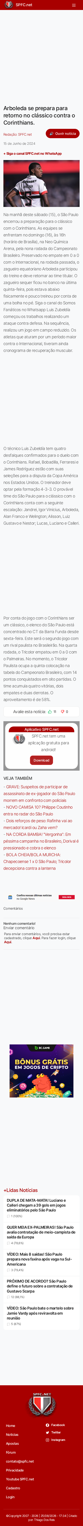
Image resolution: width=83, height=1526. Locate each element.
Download (41, 760)
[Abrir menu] (74, 5)
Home (10, 1425)
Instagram (58, 1440)
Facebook (58, 1425)
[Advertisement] (41, 54)
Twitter (56, 1432)
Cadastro (13, 1488)
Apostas (12, 1443)
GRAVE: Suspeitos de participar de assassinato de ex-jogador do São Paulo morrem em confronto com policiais (39, 793)
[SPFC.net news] (41, 897)
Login (10, 1497)
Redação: (17, 134)
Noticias (12, 1434)
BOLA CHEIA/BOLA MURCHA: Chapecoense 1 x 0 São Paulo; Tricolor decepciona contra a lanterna (37, 861)
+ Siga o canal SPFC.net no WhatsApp (32, 153)
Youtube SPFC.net (20, 1479)
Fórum (11, 1452)
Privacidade (15, 1470)
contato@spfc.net (20, 1461)
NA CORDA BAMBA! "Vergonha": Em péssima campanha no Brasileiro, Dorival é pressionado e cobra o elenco (41, 841)
